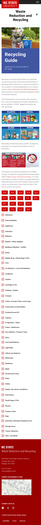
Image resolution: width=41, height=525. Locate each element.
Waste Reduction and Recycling (20, 16)
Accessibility (6, 521)
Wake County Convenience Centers (19, 177)
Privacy (14, 521)
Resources (22, 521)
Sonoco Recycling (14, 89)
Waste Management (31, 89)
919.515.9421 (6, 468)
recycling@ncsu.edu (9, 471)
